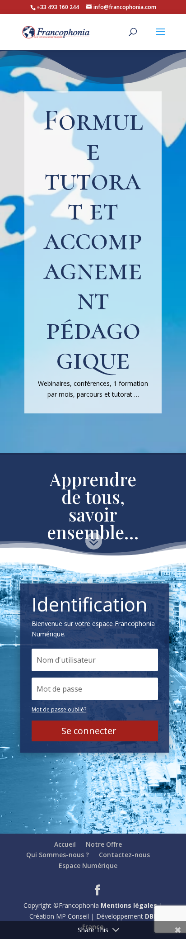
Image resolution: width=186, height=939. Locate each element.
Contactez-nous (124, 854)
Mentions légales (129, 905)
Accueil (65, 844)
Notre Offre (104, 844)
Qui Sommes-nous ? (57, 854)
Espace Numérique (88, 865)
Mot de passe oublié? (59, 709)
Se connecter (88, 731)
